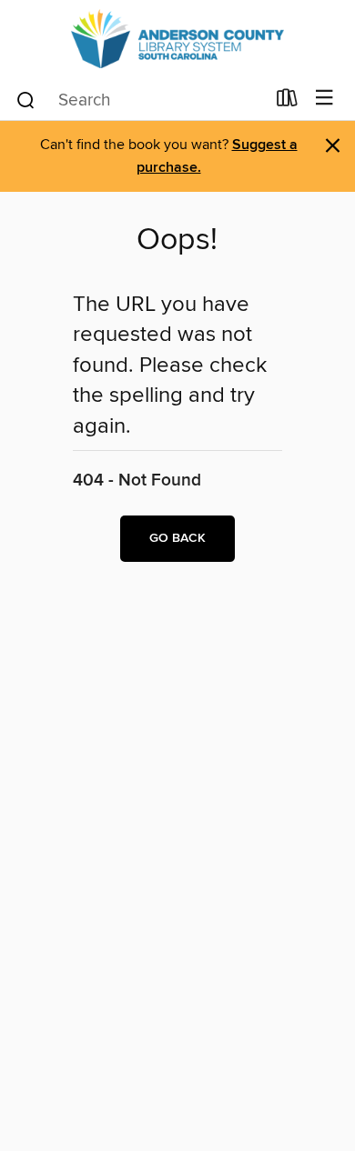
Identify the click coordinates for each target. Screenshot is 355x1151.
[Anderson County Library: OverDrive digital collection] (177, 38)
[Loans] (287, 102)
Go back (177, 538)
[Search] (26, 99)
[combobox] (140, 100)
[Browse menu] (324, 98)
